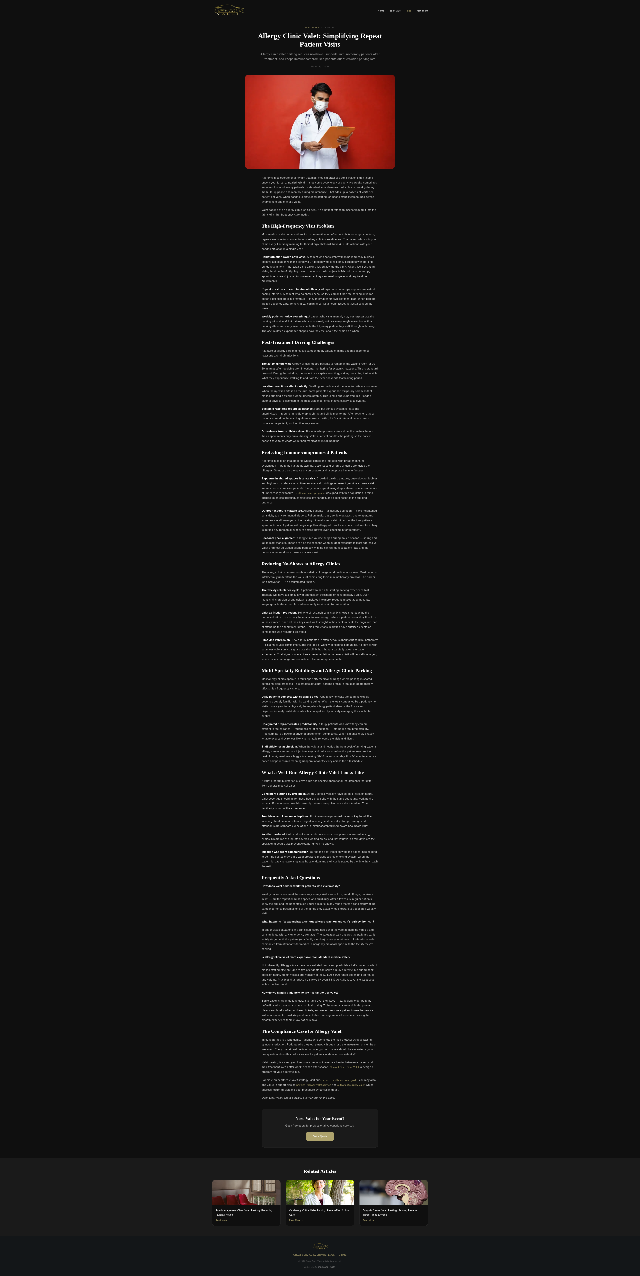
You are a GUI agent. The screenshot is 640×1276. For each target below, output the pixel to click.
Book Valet (396, 10)
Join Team (422, 10)
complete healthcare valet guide (338, 1080)
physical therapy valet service (313, 1084)
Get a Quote (320, 1136)
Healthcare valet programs (310, 493)
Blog (409, 10)
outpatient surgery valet (351, 1084)
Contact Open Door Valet (344, 1067)
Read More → (223, 1220)
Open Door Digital (325, 1266)
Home (381, 10)
